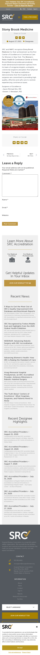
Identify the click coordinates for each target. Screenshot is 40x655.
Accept (20, 648)
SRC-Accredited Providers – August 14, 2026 (16, 448)
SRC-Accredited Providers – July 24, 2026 (19, 492)
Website (5, 215)
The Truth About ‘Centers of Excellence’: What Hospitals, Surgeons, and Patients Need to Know (18, 397)
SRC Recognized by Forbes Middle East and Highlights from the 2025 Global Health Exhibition (19, 326)
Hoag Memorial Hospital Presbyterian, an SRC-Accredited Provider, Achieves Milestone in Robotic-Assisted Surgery (19, 376)
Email (5, 207)
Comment (7, 173)
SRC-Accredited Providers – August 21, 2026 (16, 433)
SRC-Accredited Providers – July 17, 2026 (19, 507)
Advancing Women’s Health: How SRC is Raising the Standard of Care (20, 358)
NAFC (11, 49)
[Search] (21, 9)
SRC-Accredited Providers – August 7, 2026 (16, 462)
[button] (37, 627)
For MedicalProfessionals (28, 255)
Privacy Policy (26, 652)
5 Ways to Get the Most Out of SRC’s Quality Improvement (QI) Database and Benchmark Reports (19, 308)
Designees (29, 41)
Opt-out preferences (14, 652)
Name (5, 200)
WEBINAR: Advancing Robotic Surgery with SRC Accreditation (18, 342)
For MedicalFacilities (12, 255)
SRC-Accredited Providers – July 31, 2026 (19, 477)
